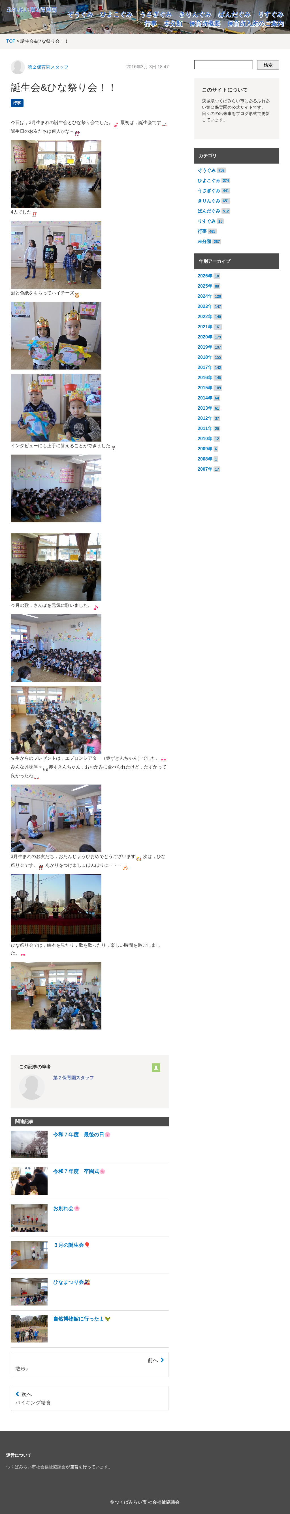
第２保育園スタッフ (48, 67)
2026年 (205, 275)
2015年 (205, 387)
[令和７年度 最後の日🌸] (61, 1156)
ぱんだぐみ (234, 14)
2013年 (205, 408)
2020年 (205, 336)
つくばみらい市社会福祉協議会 (36, 1467)
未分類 (173, 23)
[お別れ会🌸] (45, 1230)
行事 (150, 23)
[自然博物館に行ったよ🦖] (61, 1341)
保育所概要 (204, 23)
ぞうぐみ (80, 14)
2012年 (205, 418)
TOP (11, 41)
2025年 (205, 286)
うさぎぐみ (156, 14)
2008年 (205, 459)
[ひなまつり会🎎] (50, 1304)
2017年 (205, 367)
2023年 (205, 306)
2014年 (205, 398)
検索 (268, 64)
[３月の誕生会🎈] (50, 1267)
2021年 (205, 326)
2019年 (205, 347)
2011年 (205, 428)
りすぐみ (271, 14)
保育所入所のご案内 (255, 23)
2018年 (205, 357)
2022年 (205, 316)
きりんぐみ (195, 14)
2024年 (205, 296)
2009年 (205, 448)
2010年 (205, 438)
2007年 (205, 469)
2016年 (205, 377)
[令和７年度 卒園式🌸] (58, 1193)
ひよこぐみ (116, 14)
